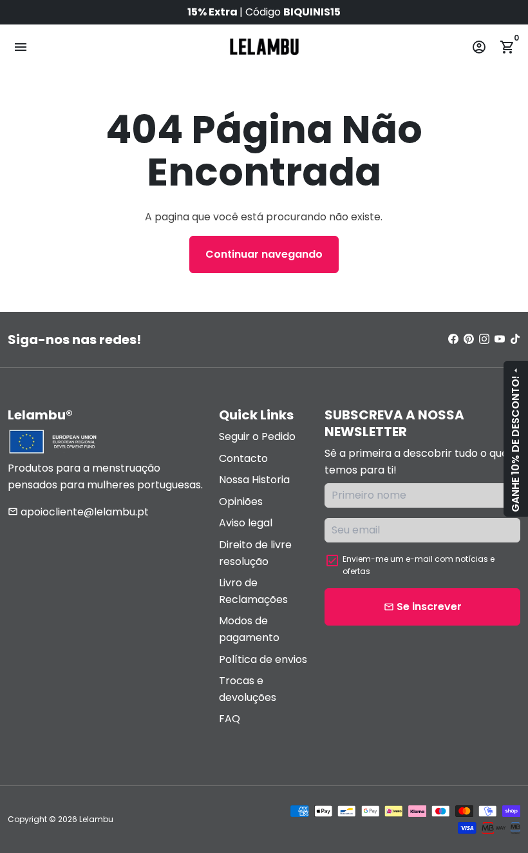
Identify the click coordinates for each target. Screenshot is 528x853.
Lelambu (96, 819)
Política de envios (263, 659)
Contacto (243, 458)
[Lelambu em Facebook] (453, 339)
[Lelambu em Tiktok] (515, 339)
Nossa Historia (254, 479)
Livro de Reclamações (253, 591)
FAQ (229, 718)
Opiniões (241, 501)
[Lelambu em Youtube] (500, 339)
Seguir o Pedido (257, 436)
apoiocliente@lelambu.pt (78, 511)
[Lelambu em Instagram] (484, 339)
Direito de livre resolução (255, 553)
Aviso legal (245, 522)
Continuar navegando (264, 254)
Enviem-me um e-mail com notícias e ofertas (419, 565)
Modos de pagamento (249, 629)
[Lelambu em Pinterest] (469, 339)
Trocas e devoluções (247, 689)
